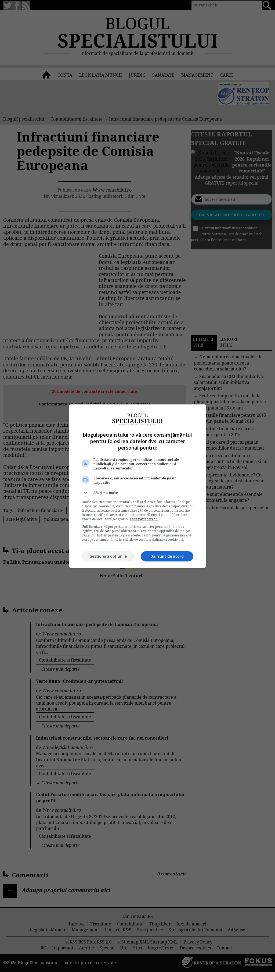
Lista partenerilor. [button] (144, 519)
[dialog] (137, 486)
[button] (137, 493)
